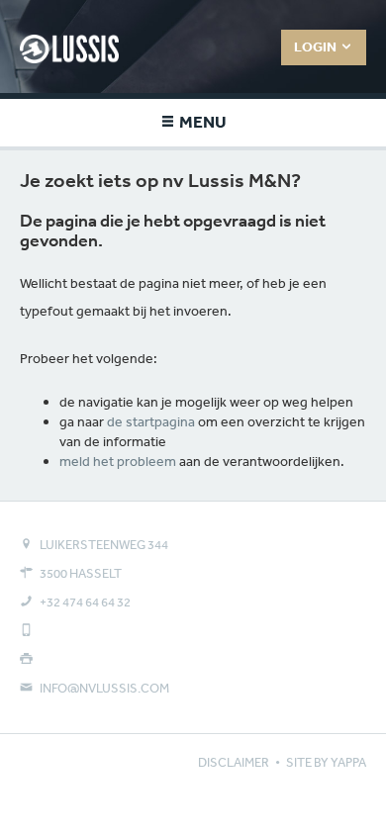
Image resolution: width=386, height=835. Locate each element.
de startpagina (151, 421)
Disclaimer (233, 762)
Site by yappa (326, 762)
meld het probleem (117, 461)
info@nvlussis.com (104, 688)
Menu (201, 121)
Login (316, 46)
